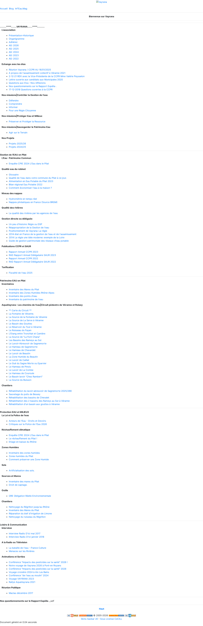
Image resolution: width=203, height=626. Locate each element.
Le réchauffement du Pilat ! (23, 438)
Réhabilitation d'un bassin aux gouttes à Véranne (34, 404)
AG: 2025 (14, 48)
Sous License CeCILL (111, 618)
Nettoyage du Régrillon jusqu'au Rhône (29, 506)
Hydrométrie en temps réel (23, 198)
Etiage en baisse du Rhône (22, 441)
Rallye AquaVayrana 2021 (22, 582)
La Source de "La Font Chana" (24, 336)
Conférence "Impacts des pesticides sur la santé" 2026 (37, 568)
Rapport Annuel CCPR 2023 (23, 251)
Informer (13, 107)
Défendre (14, 100)
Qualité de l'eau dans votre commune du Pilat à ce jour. (38, 177)
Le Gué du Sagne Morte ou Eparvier (27, 363)
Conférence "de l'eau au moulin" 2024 (28, 575)
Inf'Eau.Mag (21, 8)
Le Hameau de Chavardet (22, 350)
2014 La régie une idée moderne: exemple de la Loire (36, 237)
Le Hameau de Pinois (20, 366)
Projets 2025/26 (17, 143)
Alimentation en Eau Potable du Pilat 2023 (31, 181)
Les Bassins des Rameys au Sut (25, 340)
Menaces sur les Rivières (21, 551)
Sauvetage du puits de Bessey (24, 394)
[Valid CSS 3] (130, 615)
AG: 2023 (14, 55)
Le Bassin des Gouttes (20, 323)
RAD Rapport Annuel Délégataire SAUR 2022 (32, 261)
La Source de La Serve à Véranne (26, 320)
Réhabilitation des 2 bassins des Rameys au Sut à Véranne (39, 400)
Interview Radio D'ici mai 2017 (24, 533)
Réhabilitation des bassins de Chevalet (29, 397)
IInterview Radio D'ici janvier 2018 (26, 536)
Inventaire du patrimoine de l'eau (26, 299)
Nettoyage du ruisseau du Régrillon (27, 516)
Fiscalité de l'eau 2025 (20, 272)
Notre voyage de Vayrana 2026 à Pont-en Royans (35, 565)
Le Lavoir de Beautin (19, 353)
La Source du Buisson (20, 379)
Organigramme (16, 38)
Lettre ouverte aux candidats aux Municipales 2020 (36, 79)
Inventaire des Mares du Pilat (24, 289)
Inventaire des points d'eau (23, 296)
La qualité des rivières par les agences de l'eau (33, 213)
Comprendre (15, 103)
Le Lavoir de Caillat (19, 360)
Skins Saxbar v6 (89, 618)
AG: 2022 (14, 58)
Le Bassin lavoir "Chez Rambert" (26, 376)
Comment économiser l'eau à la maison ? (30, 187)
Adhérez (13, 42)
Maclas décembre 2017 (21, 593)
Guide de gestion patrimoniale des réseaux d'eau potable (39, 240)
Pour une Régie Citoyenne (22, 110)
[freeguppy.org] (86, 615)
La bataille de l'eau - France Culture (27, 547)
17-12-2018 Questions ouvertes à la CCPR (30, 89)
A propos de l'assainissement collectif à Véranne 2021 (37, 73)
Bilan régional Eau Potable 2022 (25, 184)
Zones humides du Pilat (21, 456)
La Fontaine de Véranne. (21, 313)
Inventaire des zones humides (24, 452)
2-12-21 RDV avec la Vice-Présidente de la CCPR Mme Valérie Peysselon (47, 76)
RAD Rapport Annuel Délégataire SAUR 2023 (32, 255)
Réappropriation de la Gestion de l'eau (29, 227)
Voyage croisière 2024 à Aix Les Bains (29, 572)
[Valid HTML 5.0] (72, 615)
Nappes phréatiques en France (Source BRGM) (33, 202)
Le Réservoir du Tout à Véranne (25, 327)
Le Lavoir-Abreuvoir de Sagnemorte (27, 343)
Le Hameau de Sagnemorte (23, 346)
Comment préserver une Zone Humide (29, 459)
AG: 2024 (14, 52)
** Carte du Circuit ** (20, 310)
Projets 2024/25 (17, 146)
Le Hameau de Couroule (21, 373)
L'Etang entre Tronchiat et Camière (27, 333)
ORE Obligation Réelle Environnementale (30, 495)
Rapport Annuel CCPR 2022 (23, 258)
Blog (11, 8)
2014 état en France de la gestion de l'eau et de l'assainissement (42, 234)
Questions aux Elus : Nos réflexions (27, 82)
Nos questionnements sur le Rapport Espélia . (32, 86)
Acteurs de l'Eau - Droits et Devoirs (27, 420)
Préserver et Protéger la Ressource (27, 121)
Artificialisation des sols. (21, 470)
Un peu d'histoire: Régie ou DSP (25, 224)
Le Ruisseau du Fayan (20, 330)
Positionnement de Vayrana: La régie (28, 230)
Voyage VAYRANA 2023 (21, 578)
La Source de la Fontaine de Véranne (28, 317)
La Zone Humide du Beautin (23, 356)
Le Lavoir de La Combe (21, 370)
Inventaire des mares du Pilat (24, 481)
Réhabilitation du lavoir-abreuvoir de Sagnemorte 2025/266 (40, 391)
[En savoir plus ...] (116, 615)
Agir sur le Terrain (18, 132)
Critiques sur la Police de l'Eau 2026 (28, 424)
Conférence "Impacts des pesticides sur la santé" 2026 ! (38, 562)
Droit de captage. (18, 484)
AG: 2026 (14, 45)
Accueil (4, 8)
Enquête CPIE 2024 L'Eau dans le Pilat (29, 163)
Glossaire (14, 174)
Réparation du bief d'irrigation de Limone (30, 513)
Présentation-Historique (21, 35)
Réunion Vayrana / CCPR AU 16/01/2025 (30, 69)
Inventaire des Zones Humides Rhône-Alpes (31, 292)
